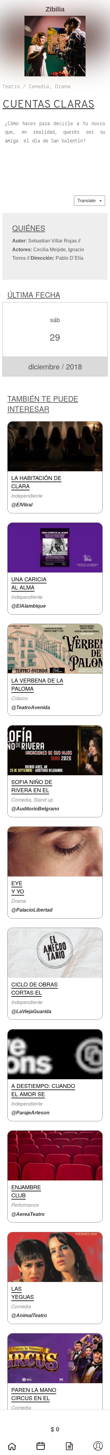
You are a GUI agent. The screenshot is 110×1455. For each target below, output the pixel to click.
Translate (88, 200)
